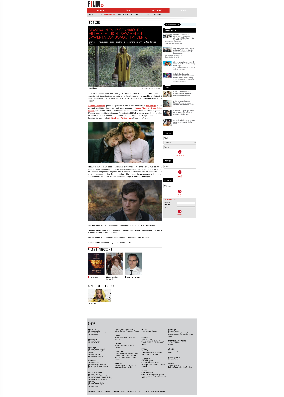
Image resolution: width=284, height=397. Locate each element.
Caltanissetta (153, 374)
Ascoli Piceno (125, 365)
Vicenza (176, 369)
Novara (144, 343)
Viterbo (117, 339)
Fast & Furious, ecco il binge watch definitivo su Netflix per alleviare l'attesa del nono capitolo (183, 51)
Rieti (134, 337)
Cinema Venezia (173, 365)
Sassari (144, 366)
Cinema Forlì (104, 376)
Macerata (118, 367)
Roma (117, 337)
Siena (170, 336)
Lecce (149, 354)
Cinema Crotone (94, 354)
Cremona (118, 355)
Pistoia (185, 334)
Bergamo (123, 353)
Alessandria (145, 341)
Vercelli (143, 344)
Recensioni (123, 15)
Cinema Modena (94, 378)
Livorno (183, 333)
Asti (151, 341)
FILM (128, 10)
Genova (117, 345)
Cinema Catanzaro (94, 351)
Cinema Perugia (173, 351)
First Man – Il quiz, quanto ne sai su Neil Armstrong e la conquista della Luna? (183, 112)
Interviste (135, 15)
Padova (176, 367)
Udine (117, 331)
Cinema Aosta (173, 359)
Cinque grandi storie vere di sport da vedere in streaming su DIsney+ (184, 64)
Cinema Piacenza (94, 379)
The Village (94, 277)
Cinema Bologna (94, 374)
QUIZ (167, 88)
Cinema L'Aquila (94, 331)
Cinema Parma (106, 378)
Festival (147, 15)
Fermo (133, 365)
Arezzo (170, 333)
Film (91, 15)
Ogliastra (144, 364)
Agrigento (144, 374)
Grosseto (177, 333)
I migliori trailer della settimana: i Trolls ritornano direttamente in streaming (183, 76)
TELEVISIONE (156, 10)
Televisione (110, 15)
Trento (170, 344)
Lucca (189, 333)
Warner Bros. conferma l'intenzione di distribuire (173, 42)
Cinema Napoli (93, 362)
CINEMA (100, 10)
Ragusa (155, 376)
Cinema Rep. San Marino (97, 385)
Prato (191, 334)
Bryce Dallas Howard (112, 278)
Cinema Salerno (94, 368)
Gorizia (122, 331)
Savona (117, 347)
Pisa (180, 334)
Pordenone (129, 331)
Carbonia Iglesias (147, 362)
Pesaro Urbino (127, 367)
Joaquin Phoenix (133, 277)
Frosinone (123, 337)
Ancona (117, 365)
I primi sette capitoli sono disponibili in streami (173, 56)
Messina (149, 376)
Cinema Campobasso (149, 331)
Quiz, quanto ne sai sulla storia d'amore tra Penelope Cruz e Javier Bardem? (183, 93)
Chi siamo (91, 391)
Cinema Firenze (173, 331)
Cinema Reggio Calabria (96, 349)
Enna (143, 376)
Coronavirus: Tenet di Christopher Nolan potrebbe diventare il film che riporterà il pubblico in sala (184, 37)
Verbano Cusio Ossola (155, 343)
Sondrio (133, 357)
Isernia (143, 333)
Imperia (124, 345)
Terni (170, 352)
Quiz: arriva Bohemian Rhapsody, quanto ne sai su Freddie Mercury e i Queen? (183, 103)
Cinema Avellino (93, 364)
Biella (156, 341)
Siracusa (162, 376)
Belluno (170, 367)
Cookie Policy (106, 391)
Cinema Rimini (93, 386)
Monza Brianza (120, 357)
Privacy (99, 391)
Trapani (144, 378)
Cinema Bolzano (174, 343)
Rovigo (182, 367)
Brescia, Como (133, 353)
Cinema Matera (93, 343)
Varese (117, 359)
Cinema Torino (146, 339)
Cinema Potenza (94, 341)
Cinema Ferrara (93, 376)
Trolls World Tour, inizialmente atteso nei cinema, (183, 80)
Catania (162, 374)
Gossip (99, 15)
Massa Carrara (173, 334)
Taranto (155, 354)
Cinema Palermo (147, 372)
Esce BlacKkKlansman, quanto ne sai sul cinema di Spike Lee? (184, 122)
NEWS (183, 10)
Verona (170, 369)
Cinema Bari (145, 351)
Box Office (158, 15)
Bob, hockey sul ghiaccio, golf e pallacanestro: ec (184, 68)
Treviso (188, 367)
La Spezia (130, 345)
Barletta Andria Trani (148, 352)
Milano (117, 353)
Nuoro (157, 362)
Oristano (162, 364)
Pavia (128, 357)
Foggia (143, 354)
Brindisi (159, 352)
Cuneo (161, 341)
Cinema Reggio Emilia (96, 383)
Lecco (124, 355)
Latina (130, 337)
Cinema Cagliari (147, 361)
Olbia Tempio (153, 364)
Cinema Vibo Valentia (95, 356)
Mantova (134, 355)
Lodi (128, 355)
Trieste (136, 331)
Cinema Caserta (102, 366)
